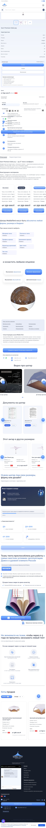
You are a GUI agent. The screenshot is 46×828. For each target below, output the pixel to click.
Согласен (42, 825)
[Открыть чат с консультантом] (3, 821)
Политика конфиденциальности (30, 782)
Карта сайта (26, 777)
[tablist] (10, 157)
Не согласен (33, 825)
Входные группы (6, 324)
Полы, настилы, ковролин (9, 321)
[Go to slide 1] (22, 397)
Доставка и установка (34, 328)
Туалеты (5, 328)
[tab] (13, 272)
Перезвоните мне (6, 811)
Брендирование (19, 326)
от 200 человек (10, 539)
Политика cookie (27, 789)
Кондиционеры (32, 324)
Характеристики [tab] (15, 157)
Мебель (30, 326)
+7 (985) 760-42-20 (8, 121)
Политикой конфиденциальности (14, 825)
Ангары (17, 696)
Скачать (13, 425)
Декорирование (19, 328)
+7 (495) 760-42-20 (8, 123)
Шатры (5, 696)
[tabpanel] (23, 170)
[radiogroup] (23, 533)
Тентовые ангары (27, 770)
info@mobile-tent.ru (8, 125)
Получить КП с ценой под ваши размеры (23, 131)
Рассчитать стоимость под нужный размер (23, 803)
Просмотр (7, 425)
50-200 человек (32, 529)
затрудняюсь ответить (34, 539)
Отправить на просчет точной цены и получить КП (20, 350)
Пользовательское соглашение (30, 784)
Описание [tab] (3, 157)
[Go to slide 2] (23, 397)
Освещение (5, 326)
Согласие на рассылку (28, 786)
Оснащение (26, 772)
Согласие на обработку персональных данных (33, 791)
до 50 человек (9, 529)
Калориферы (19, 324)
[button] (14, 721)
